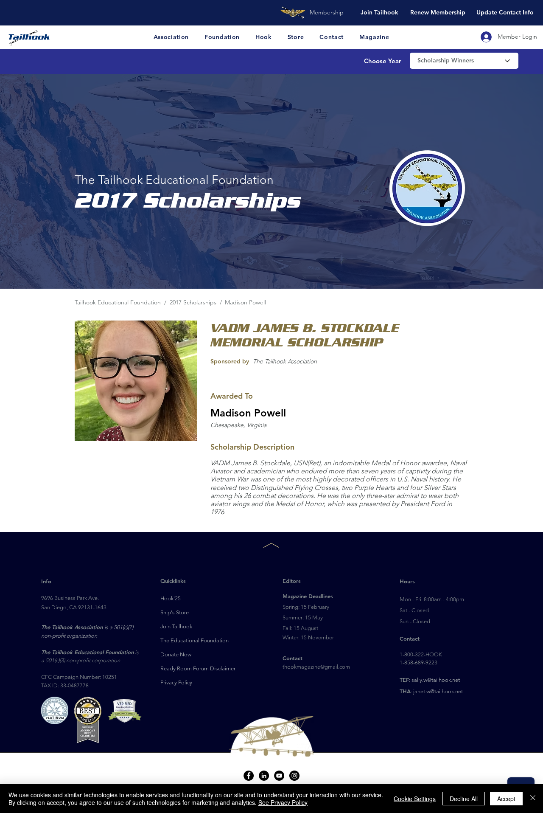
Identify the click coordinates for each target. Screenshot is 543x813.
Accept (506, 798)
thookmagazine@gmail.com (316, 667)
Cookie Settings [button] (415, 798)
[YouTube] (279, 776)
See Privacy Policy (283, 802)
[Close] (533, 798)
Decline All (464, 798)
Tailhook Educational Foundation (118, 302)
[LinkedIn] (264, 776)
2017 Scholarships (194, 302)
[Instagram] (294, 776)
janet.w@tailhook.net (438, 691)
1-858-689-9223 (418, 662)
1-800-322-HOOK (421, 654)
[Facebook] (249, 776)
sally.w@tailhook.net (435, 680)
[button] (171, 37)
